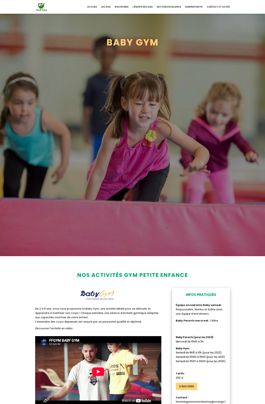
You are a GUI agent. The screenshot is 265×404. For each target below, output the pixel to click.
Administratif (194, 6)
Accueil (92, 6)
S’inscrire (186, 386)
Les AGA (106, 6)
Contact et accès (218, 6)
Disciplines (122, 6)
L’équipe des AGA (142, 6)
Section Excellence (169, 6)
